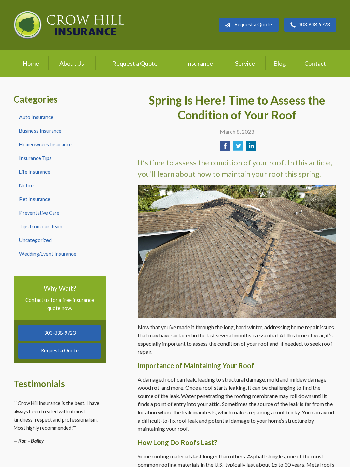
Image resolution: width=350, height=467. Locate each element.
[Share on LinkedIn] (251, 148)
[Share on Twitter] (238, 148)
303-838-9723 (314, 24)
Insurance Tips (35, 158)
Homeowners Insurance (45, 144)
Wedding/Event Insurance (47, 254)
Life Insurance (34, 172)
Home (31, 63)
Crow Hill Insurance (69, 25)
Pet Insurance (34, 199)
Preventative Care (39, 213)
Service (245, 63)
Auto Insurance (36, 117)
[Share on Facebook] (225, 148)
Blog (279, 63)
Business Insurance (40, 131)
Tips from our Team (40, 226)
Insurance (199, 63)
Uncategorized (35, 240)
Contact (315, 63)
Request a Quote (253, 24)
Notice (26, 185)
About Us (71, 63)
